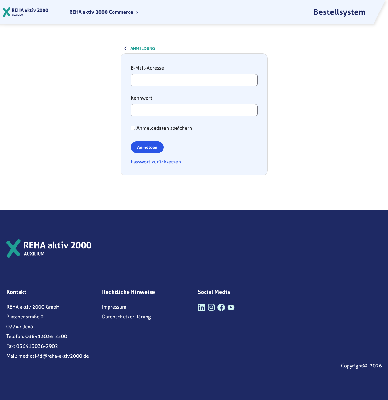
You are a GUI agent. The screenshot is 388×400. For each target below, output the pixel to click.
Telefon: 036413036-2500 (36, 336)
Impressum (114, 306)
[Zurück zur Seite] (125, 48)
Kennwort (141, 97)
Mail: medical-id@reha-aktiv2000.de (47, 355)
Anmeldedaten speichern (164, 128)
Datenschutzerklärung (126, 316)
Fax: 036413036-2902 (32, 346)
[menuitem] (104, 12)
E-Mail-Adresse (147, 67)
